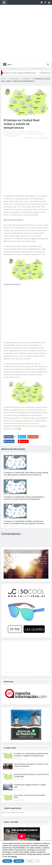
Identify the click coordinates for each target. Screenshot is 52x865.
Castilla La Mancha (19, 92)
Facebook (35, 382)
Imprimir (29, 96)
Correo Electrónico (42, 96)
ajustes (14, 856)
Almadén (9, 92)
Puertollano (39, 92)
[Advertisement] (26, 114)
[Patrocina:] (26, 653)
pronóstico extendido (26, 535)
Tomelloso (7, 94)
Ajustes (30, 861)
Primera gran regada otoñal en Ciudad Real (30, 744)
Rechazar (19, 861)
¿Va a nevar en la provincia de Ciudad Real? (29, 755)
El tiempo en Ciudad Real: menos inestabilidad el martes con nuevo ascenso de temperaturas (24, 456)
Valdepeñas (15, 94)
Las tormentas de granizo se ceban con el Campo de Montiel (31, 723)
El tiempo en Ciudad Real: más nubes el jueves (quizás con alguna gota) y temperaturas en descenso (26, 432)
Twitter (26, 382)
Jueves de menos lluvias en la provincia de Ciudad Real (31, 734)
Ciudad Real (30, 92)
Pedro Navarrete (19, 90)
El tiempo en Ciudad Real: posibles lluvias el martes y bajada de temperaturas (31, 713)
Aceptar (7, 861)
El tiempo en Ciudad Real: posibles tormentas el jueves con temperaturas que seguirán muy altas (24, 481)
